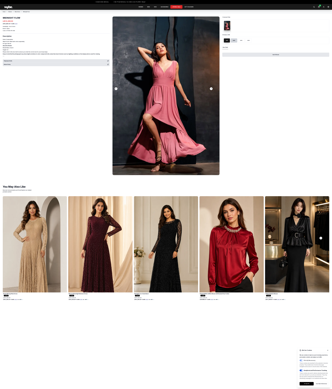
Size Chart (225, 47)
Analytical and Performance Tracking (315, 370)
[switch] (301, 360)
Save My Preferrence (321, 383)
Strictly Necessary (309, 360)
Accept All (306, 383)
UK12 (241, 40)
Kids (155, 7)
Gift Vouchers (189, 7)
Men (148, 7)
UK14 (248, 40)
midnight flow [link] (26, 11)
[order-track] (328, 7)
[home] (30, 7)
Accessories (164, 7)
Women (141, 7)
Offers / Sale (176, 7)
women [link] (10, 11)
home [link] (4, 11)
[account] (324, 7)
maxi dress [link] (17, 11)
